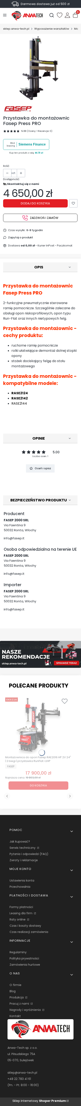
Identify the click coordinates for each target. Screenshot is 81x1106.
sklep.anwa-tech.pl (16, 29)
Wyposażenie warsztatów (51, 29)
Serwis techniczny (23, 848)
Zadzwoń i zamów (44, 218)
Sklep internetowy (39, 1101)
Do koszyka (38, 785)
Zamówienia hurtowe (25, 965)
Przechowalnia (20, 887)
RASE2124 (19, 393)
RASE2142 (19, 398)
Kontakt (15, 1016)
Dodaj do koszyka (35, 203)
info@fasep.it (14, 538)
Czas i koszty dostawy (25, 926)
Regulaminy (18, 952)
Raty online (18, 919)
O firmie (15, 985)
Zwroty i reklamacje (24, 860)
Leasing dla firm (21, 913)
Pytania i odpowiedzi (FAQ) (29, 854)
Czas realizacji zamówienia (29, 932)
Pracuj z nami (20, 1004)
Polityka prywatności (24, 958)
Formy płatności (21, 907)
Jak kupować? (20, 841)
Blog (13, 991)
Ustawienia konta (22, 880)
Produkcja (17, 997)
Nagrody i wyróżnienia (26, 1010)
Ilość (6, 166)
